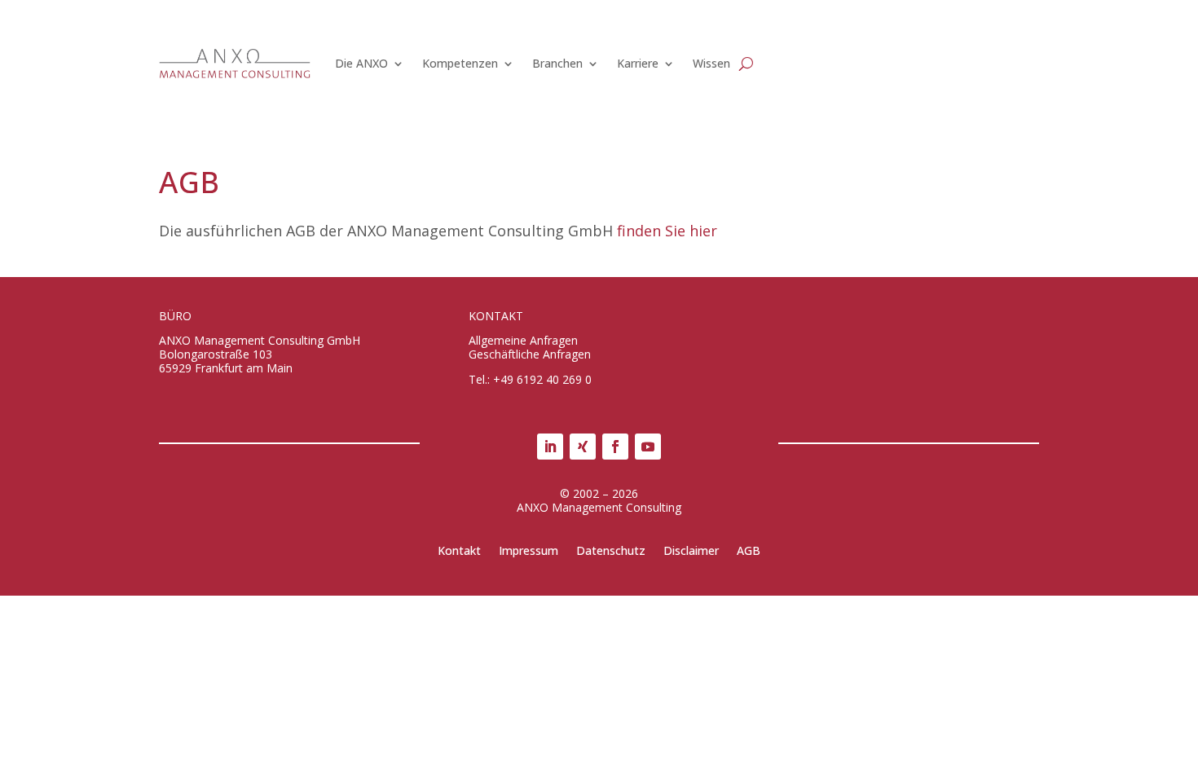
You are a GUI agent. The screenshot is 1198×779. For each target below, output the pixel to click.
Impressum (528, 551)
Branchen (557, 63)
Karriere (637, 63)
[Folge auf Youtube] (648, 447)
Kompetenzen (460, 63)
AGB (748, 551)
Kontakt (459, 551)
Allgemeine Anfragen (523, 340)
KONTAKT (496, 315)
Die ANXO (361, 63)
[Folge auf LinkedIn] (550, 447)
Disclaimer (691, 551)
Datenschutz (610, 551)
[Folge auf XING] (583, 447)
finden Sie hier (667, 230)
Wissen (711, 63)
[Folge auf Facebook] (615, 447)
